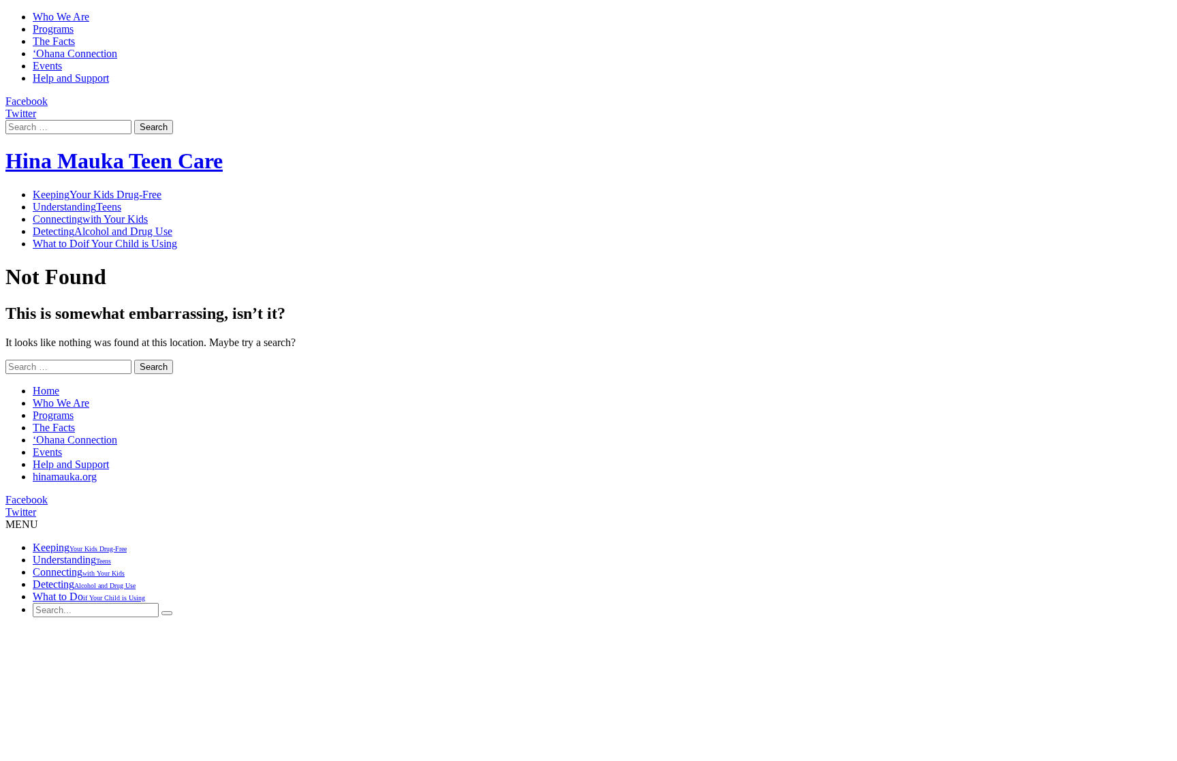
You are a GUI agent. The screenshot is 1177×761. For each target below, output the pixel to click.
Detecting (102, 231)
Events (47, 66)
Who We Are (61, 16)
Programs (53, 29)
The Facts (54, 41)
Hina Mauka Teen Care (114, 161)
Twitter (20, 113)
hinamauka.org (65, 476)
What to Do (105, 243)
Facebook (26, 101)
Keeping (97, 194)
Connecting (90, 219)
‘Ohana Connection (75, 53)
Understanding (77, 207)
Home (46, 391)
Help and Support (71, 78)
